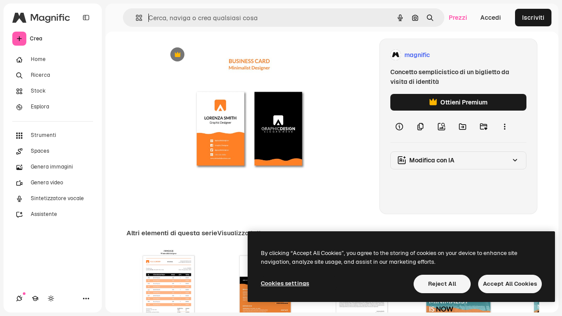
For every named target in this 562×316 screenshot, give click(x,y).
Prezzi (458, 18)
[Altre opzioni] (504, 126)
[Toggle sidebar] (86, 18)
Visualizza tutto (241, 233)
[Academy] (35, 298)
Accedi (490, 18)
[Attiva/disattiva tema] (51, 298)
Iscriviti (533, 18)
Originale (219, 55)
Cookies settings (285, 283)
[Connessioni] (19, 298)
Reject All (442, 283)
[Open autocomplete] (135, 17)
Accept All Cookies (510, 283)
